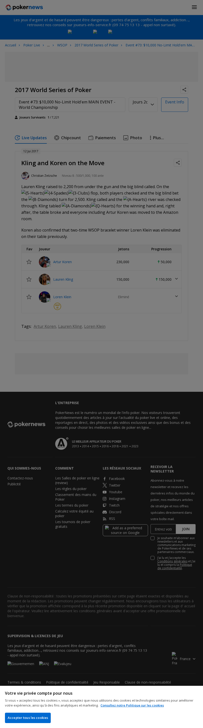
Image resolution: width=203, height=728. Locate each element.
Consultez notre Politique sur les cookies (132, 705)
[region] (101, 707)
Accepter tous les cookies (28, 717)
